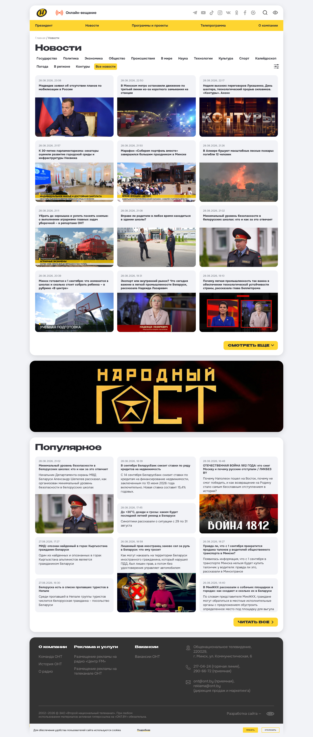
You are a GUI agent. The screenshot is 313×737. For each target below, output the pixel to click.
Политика (71, 58)
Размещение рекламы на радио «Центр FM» (95, 659)
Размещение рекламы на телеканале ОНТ (95, 671)
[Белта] (268, 714)
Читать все (253, 622)
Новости (92, 25)
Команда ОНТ (50, 656)
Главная (40, 38)
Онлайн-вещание (81, 12)
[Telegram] (195, 12)
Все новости (106, 67)
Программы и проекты (150, 25)
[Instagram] (220, 12)
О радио (46, 671)
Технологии (203, 58)
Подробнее (143, 730)
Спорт (244, 58)
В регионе (62, 67)
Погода (42, 67)
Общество (117, 58)
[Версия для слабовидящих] (275, 12)
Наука (183, 58)
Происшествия (143, 58)
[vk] (228, 12)
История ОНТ (50, 664)
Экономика (94, 58)
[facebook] (245, 12)
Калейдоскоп (265, 58)
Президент (44, 25)
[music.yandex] (253, 12)
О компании (268, 25)
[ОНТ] (42, 12)
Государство (47, 58)
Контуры (83, 67)
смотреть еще (248, 346)
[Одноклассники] (236, 12)
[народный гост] (156, 396)
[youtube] (203, 12)
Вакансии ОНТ (147, 656)
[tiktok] (211, 12)
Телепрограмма (213, 25)
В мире (166, 58)
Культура (226, 58)
